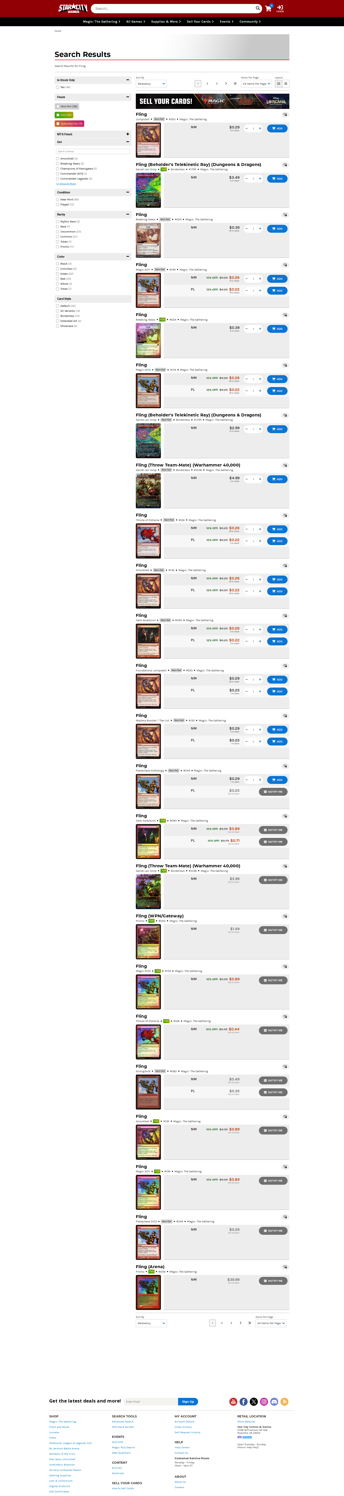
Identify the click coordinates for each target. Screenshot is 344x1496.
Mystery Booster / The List (152, 720)
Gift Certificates (59, 1491)
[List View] (278, 84)
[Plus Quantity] (260, 128)
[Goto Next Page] (226, 83)
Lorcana (54, 1432)
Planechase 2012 (146, 1221)
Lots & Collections (61, 1480)
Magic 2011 (143, 269)
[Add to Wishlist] (285, 114)
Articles (117, 1467)
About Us (180, 1481)
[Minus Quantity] (246, 128)
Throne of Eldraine (147, 520)
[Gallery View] (285, 84)
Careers (179, 1487)
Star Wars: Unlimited (62, 1459)
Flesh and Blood (59, 1427)
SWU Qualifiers (121, 1452)
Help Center (182, 1447)
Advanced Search (122, 1421)
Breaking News (145, 219)
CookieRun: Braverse (62, 1464)
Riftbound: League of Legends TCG (70, 1443)
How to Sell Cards (123, 1488)
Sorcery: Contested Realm (65, 1470)
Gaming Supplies (60, 1475)
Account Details (185, 1421)
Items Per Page (250, 77)
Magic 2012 (143, 369)
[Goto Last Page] (235, 83)
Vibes (52, 1437)
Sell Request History (187, 1432)
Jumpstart (142, 119)
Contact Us (181, 1452)
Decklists (118, 1473)
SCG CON (117, 1442)
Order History (183, 1427)
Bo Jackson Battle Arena (64, 1448)
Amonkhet (142, 570)
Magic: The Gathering (62, 1421)
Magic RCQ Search (123, 1447)
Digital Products (59, 1486)
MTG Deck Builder (123, 1427)
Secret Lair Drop (146, 169)
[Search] (258, 8)
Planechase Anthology (150, 770)
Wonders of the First (62, 1453)
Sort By (140, 77)
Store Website (246, 1421)
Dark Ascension (146, 620)
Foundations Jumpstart (151, 670)
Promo (140, 921)
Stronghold (143, 1071)
